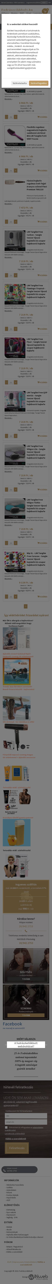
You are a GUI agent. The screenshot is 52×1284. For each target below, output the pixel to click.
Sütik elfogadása (39, 83)
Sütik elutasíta (20, 83)
